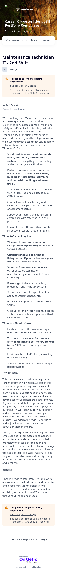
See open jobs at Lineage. (23, 85)
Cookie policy (35, 567)
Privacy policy (22, 567)
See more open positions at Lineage (28, 539)
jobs (24, 40)
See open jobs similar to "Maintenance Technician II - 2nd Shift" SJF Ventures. (30, 91)
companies (12, 40)
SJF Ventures (24, 9)
